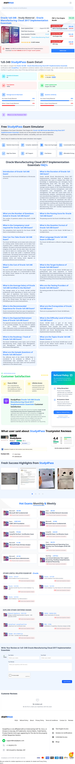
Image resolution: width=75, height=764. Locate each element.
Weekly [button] (51, 503)
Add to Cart (63, 50)
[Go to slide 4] (42, 494)
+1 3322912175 (11, 745)
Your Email (43, 655)
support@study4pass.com (63, 417)
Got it (1, 763)
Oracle (47, 34)
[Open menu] (70, 2)
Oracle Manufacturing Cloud (40, 37)
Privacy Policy (43, 761)
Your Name (10, 655)
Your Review (11, 661)
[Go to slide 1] (32, 494)
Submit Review (67, 681)
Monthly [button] (38, 503)
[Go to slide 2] (35, 494)
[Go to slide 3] (39, 494)
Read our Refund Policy (63, 412)
